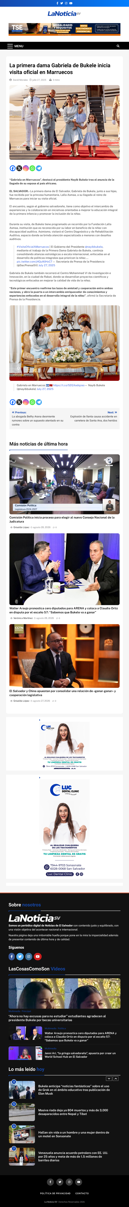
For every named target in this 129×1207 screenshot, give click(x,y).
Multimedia (14, 1011)
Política (62, 1028)
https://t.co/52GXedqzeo (68, 385)
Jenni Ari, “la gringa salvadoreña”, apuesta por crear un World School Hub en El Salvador (80, 1054)
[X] (19, 168)
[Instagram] (26, 168)
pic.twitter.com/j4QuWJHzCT (34, 261)
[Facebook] (13, 168)
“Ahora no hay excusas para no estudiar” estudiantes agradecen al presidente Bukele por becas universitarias (57, 1018)
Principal (26, 1011)
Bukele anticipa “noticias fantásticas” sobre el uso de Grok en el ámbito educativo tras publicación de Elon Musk (74, 1089)
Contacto (82, 1193)
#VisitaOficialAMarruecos (33, 246)
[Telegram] (39, 168)
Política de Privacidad (55, 1193)
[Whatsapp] (32, 168)
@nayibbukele (94, 246)
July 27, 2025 (46, 265)
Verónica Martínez (23, 618)
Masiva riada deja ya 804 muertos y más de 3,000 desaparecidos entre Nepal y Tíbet (73, 1112)
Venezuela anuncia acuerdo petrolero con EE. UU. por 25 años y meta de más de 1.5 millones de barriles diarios (73, 1156)
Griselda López (21, 527)
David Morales (20, 80)
